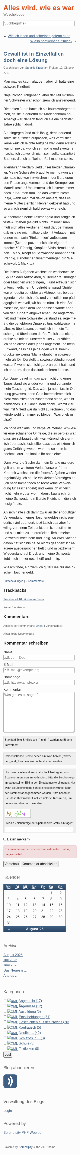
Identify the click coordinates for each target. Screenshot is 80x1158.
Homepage (11, 677)
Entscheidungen (13, 581)
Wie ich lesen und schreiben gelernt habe (39, 36)
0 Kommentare (35, 581)
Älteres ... (10, 975)
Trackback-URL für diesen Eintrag (24, 599)
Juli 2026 (10, 960)
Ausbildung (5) (30, 1011)
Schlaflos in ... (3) (32, 1038)
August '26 (35, 929)
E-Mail (8, 664)
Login (7, 1111)
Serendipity (26, 1147)
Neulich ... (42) (30, 1033)
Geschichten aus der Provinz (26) (44, 1022)
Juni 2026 (10, 965)
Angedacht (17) (30, 1001)
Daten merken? (18, 839)
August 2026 (13, 955)
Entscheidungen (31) (34, 1017)
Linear (39, 625)
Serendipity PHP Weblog (22, 1132)
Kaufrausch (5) (30, 1027)
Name (8, 652)
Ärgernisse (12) (30, 1006)
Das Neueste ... (15, 970)
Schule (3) (26, 1043)
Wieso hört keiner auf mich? (51, 41)
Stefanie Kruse (34, 67)
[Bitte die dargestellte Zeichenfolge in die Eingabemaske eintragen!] (18, 813)
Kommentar (12, 689)
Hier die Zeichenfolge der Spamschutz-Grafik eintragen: (39, 823)
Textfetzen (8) (29, 1049)
